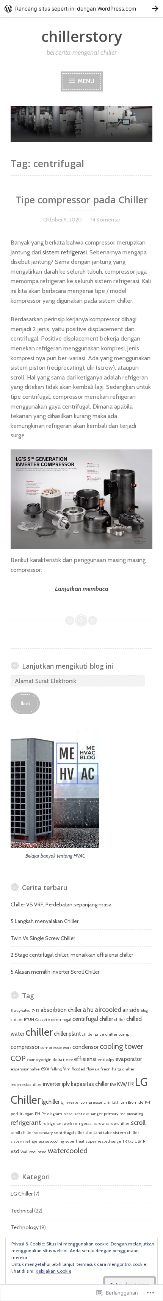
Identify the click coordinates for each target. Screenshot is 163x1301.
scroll (138, 1122)
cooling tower (121, 1046)
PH (37, 1113)
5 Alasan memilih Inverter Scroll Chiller (55, 971)
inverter (52, 1084)
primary (111, 1113)
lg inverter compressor (81, 1102)
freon (105, 1069)
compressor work (56, 1047)
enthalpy (105, 1059)
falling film (60, 1069)
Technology (25, 1227)
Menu (85, 81)
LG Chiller (22, 1193)
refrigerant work (57, 1123)
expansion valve (25, 1069)
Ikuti (25, 703)
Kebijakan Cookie (53, 1271)
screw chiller (118, 1123)
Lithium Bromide (128, 1102)
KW (113, 1084)
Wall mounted (33, 1151)
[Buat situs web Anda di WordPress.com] (81, 8)
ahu (88, 1009)
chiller (39, 1031)
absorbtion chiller (61, 1010)
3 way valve (21, 1010)
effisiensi (85, 1059)
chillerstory (81, 36)
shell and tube (98, 1132)
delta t (58, 1059)
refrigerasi (82, 1123)
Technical (22, 1210)
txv (130, 1141)
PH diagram (51, 1113)
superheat (75, 1141)
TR (124, 1141)
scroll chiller (22, 1132)
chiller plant (67, 1033)
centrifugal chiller (92, 1019)
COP (18, 1058)
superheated (98, 1141)
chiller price (93, 1034)
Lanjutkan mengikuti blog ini (67, 666)
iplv (66, 1084)
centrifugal (61, 1019)
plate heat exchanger (83, 1113)
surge (116, 1141)
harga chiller (123, 1069)
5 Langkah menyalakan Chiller (44, 921)
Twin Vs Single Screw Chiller (43, 938)
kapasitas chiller (90, 1084)
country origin (39, 1059)
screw (99, 1123)
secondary (43, 1132)
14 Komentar (105, 219)
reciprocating (131, 1113)
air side (130, 1010)
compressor (25, 1047)
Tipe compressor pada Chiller (82, 199)
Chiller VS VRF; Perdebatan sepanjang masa (61, 904)
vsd (15, 1151)
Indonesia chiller (26, 1084)
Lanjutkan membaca (59, 589)
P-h (148, 1102)
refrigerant (26, 1122)
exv (45, 1068)
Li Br (107, 1102)
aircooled (108, 1009)
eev (69, 1059)
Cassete (42, 1019)
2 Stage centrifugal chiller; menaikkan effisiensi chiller (72, 954)
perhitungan (22, 1113)
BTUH (29, 1019)
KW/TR (125, 1084)
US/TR (140, 1141)
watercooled (68, 1150)
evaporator (128, 1059)
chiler (119, 1019)
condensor (85, 1047)
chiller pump (117, 1034)
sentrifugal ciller (69, 1132)
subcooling (54, 1141)
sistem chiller (126, 1132)
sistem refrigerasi (64, 252)
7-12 (35, 1010)
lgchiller (51, 1101)
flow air (92, 1069)
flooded (78, 1069)
